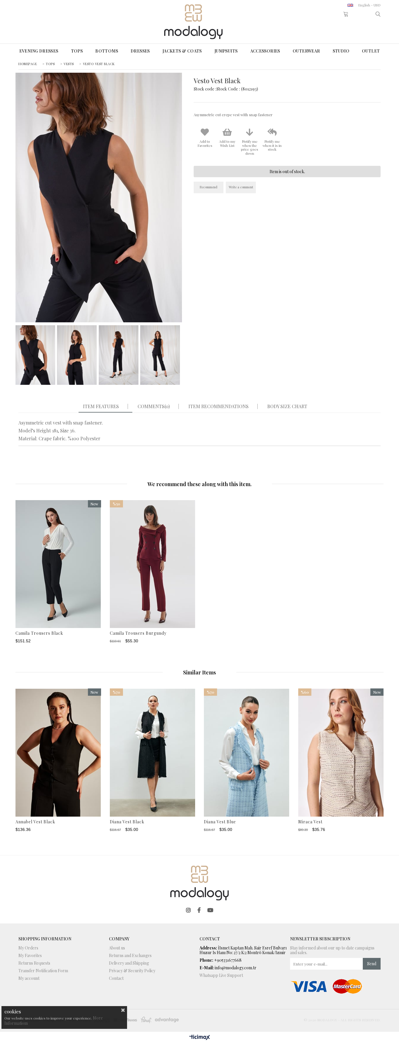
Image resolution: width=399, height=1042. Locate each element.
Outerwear (306, 51)
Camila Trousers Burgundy (138, 633)
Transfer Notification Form (43, 970)
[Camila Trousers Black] (58, 564)
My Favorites (30, 955)
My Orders (28, 948)
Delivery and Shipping (129, 963)
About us (117, 948)
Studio (341, 51)
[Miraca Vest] (341, 752)
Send (371, 963)
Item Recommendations (218, 406)
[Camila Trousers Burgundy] (152, 564)
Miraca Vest (310, 822)
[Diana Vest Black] (152, 752)
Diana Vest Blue (220, 822)
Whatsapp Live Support (221, 975)
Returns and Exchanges (130, 955)
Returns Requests (34, 963)
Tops (77, 51)
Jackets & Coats (182, 51)
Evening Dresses (38, 51)
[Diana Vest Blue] (246, 752)
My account (28, 978)
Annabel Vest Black (35, 822)
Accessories (265, 51)
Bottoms (106, 51)
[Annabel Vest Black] (58, 752)
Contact (116, 978)
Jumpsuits (226, 51)
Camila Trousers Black (39, 633)
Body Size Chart (287, 406)
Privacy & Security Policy (132, 970)
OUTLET (371, 51)
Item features (101, 406)
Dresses (140, 51)
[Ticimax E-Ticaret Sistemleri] (199, 1038)
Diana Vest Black (127, 822)
